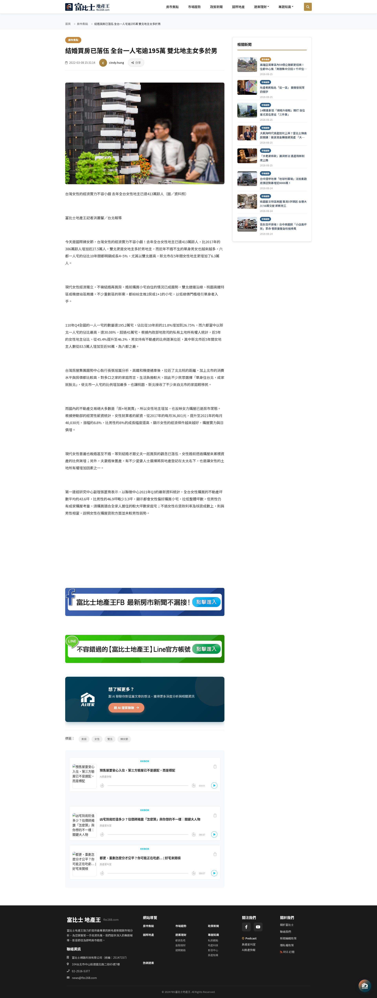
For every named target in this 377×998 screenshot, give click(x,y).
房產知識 (213, 955)
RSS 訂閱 (288, 952)
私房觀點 (213, 940)
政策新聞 (216, 6)
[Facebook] (246, 927)
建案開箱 (180, 950)
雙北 (110, 739)
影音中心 (213, 950)
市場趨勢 (194, 6)
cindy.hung (116, 62)
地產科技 (213, 945)
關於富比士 (287, 925)
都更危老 (180, 940)
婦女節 (124, 739)
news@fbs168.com (84, 978)
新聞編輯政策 (288, 938)
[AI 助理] (365, 986)
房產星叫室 (249, 944)
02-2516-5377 (81, 971)
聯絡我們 (285, 932)
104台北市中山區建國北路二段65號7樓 (96, 964)
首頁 (68, 24)
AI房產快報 (248, 950)
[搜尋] (308, 7)
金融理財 (180, 945)
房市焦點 (172, 6)
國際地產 (238, 6)
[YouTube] (258, 927)
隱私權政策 (287, 945)
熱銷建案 (148, 963)
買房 (84, 739)
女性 (97, 739)
